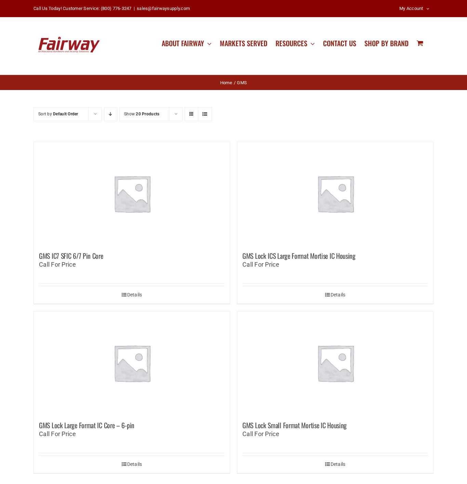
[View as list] (205, 114)
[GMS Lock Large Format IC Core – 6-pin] (132, 362)
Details (134, 294)
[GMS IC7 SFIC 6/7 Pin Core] (132, 193)
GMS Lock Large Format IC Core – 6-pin (86, 425)
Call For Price (57, 264)
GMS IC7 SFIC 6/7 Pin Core (71, 256)
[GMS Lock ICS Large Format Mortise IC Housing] (335, 193)
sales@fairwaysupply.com (163, 8)
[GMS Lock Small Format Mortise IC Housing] (335, 362)
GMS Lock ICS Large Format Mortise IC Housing (299, 256)
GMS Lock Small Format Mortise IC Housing (294, 425)
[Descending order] (110, 114)
